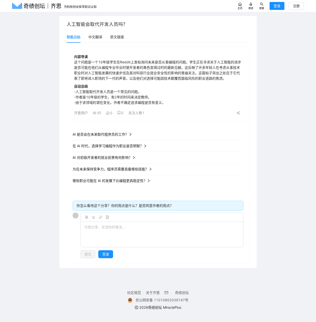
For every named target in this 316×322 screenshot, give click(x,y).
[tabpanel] (158, 155)
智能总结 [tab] (73, 37)
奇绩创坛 (182, 292)
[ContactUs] (167, 292)
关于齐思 (153, 292)
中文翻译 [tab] (95, 37)
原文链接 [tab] (117, 37)
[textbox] (162, 234)
